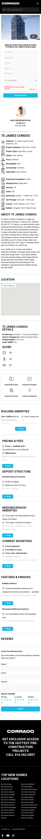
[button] (37, 3)
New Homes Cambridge (8, 800)
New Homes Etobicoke (8, 805)
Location (18, 697)
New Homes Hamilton (7, 810)
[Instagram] (13, 835)
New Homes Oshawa (27, 802)
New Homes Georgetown (8, 807)
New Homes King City (7, 812)
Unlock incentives (30, 396)
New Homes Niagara (27, 797)
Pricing (4, 697)
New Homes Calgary (7, 797)
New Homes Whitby (27, 818)
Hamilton (10, 132)
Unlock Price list (11, 396)
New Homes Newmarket (28, 792)
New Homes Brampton (8, 792)
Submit (20, 709)
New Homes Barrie (6, 789)
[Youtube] (7, 835)
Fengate (16, 208)
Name (4, 664)
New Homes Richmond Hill (29, 805)
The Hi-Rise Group (28, 208)
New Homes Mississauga (29, 789)
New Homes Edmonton (8, 802)
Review (4, 682)
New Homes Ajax (6, 784)
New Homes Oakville (27, 800)
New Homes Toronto (27, 812)
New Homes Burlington (8, 794)
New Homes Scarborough (29, 807)
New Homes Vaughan (27, 815)
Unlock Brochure (11, 385)
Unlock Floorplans (29, 385)
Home (3, 131)
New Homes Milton (27, 787)
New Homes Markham (28, 784)
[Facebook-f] (2, 835)
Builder (31, 697)
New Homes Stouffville (28, 810)
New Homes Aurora (7, 787)
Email (4, 673)
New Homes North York (28, 794)
